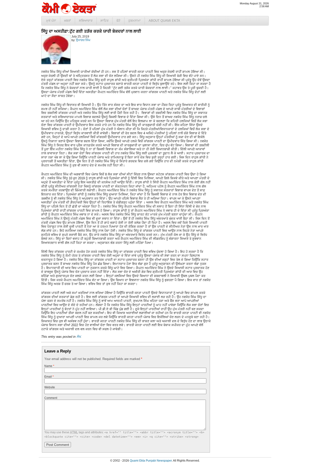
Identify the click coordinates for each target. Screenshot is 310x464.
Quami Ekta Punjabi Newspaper (151, 460)
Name (49, 366)
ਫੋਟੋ (118, 20)
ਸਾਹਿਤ (104, 20)
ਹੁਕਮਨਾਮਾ (134, 20)
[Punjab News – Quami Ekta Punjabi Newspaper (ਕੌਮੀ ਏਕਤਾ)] (69, 13)
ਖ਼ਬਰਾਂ (67, 20)
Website (49, 387)
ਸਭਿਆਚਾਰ (86, 20)
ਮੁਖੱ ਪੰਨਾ (51, 20)
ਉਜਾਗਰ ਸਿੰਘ (83, 40)
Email (49, 376)
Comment (50, 398)
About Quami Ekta (164, 20)
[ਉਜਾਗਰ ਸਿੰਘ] (56, 63)
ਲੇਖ (79, 336)
